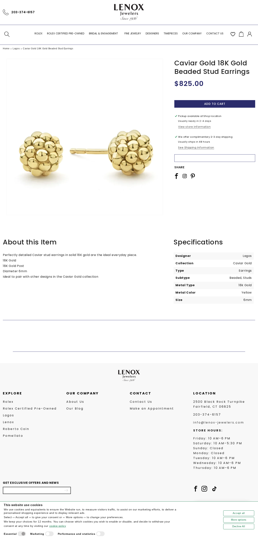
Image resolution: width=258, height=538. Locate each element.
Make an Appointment (152, 408)
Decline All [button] (238, 526)
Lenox (8, 422)
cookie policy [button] (57, 525)
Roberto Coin (16, 429)
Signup (66, 490)
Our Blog (74, 408)
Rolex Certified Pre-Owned (30, 408)
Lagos (16, 48)
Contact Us (141, 402)
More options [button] (238, 519)
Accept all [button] (239, 513)
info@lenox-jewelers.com (218, 422)
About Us (75, 402)
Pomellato (13, 436)
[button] (7, 34)
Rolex (8, 402)
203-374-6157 (23, 12)
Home (6, 48)
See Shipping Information (196, 147)
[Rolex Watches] (239, 12)
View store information (194, 127)
